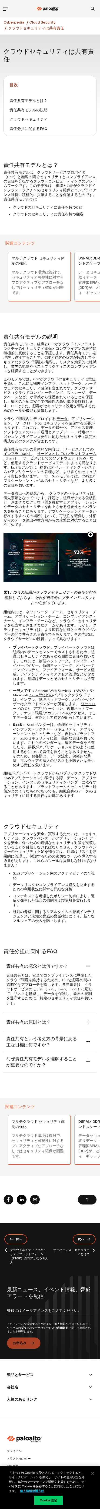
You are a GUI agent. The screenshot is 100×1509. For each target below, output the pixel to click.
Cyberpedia (13, 22)
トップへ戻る (87, 1199)
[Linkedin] (22, 1199)
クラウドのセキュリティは (71, 494)
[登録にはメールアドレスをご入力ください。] (50, 1314)
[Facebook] (8, 1199)
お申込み (19, 1343)
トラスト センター (19, 1458)
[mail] (35, 1199)
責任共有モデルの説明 (28, 110)
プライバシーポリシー (35, 1328)
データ (62, 419)
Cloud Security (42, 22)
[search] (92, 8)
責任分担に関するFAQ (28, 128)
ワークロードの (29, 423)
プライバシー (15, 1451)
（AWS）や (83, 691)
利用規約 (62, 1328)
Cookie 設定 (48, 1500)
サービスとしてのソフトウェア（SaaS (54, 458)
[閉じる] (92, 1473)
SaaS (30, 725)
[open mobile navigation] (5, 9)
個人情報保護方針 (32, 1491)
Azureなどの (41, 695)
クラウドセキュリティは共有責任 (36, 28)
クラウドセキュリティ (28, 119)
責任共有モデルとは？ (28, 100)
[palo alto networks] (48, 9)
